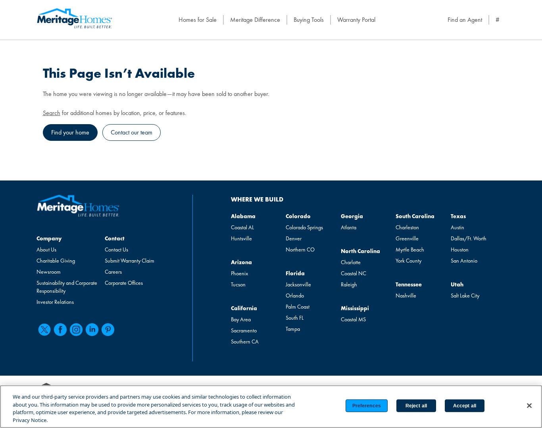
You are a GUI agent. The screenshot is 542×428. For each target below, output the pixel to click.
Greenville (407, 238)
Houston (460, 249)
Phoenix (239, 273)
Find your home (70, 132)
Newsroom (49, 271)
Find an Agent (465, 19)
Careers (113, 271)
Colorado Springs (304, 227)
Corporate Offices (124, 282)
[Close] (529, 405)
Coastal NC (353, 273)
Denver (294, 238)
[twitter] (44, 329)
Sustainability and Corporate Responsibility (67, 286)
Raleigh (349, 284)
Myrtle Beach (410, 249)
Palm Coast (297, 306)
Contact (115, 238)
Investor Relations (55, 301)
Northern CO (300, 249)
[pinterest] (108, 329)
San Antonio (464, 260)
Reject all (416, 406)
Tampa (293, 328)
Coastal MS (353, 319)
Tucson (238, 284)
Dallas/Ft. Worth (468, 238)
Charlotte (351, 262)
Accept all (464, 406)
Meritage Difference (255, 19)
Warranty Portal (356, 19)
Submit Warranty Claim (129, 260)
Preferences (366, 406)
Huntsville (241, 238)
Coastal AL (242, 227)
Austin (457, 227)
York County (408, 260)
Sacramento (244, 330)
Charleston (407, 227)
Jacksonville (298, 284)
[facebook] (60, 329)
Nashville (406, 295)
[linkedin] (92, 329)
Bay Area (241, 319)
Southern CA (245, 341)
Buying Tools (309, 19)
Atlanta (348, 227)
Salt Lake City (465, 295)
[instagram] (76, 329)
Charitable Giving (56, 260)
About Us (46, 249)
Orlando (295, 295)
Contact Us (116, 249)
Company (49, 238)
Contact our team (131, 132)
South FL (295, 317)
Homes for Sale (198, 19)
